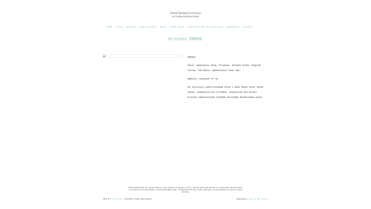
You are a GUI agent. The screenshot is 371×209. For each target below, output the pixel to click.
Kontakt (247, 27)
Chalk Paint (177, 27)
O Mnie (119, 27)
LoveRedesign (116, 199)
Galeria (131, 27)
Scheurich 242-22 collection (205, 27)
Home (109, 27)
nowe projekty (147, 27)
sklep (163, 27)
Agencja (258, 199)
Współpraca (232, 27)
